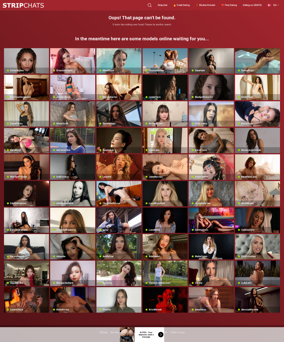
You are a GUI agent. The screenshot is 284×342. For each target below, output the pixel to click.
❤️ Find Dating (229, 5)
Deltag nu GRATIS (252, 5)
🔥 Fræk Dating (181, 5)
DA (274, 5)
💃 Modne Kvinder (205, 5)
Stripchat (162, 5)
